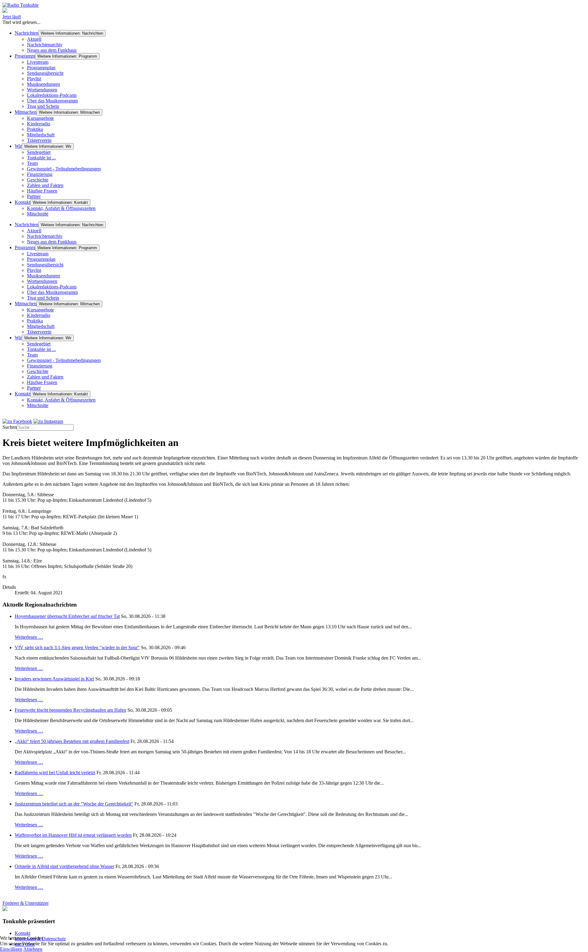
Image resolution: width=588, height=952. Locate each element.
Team (32, 163)
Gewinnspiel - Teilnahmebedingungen (64, 168)
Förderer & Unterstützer (25, 903)
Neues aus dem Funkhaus (52, 50)
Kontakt (22, 202)
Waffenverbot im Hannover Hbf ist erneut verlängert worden (73, 835)
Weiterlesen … (29, 637)
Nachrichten (26, 33)
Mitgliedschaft (41, 134)
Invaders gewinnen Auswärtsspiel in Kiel (54, 678)
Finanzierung (39, 174)
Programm (25, 56)
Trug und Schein (43, 106)
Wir (18, 146)
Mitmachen (25, 112)
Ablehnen (32, 949)
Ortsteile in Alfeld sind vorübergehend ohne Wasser (64, 866)
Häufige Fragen (42, 190)
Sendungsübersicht (45, 73)
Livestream (37, 62)
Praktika (35, 129)
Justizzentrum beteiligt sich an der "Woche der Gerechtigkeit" (74, 803)
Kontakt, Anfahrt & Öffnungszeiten (61, 208)
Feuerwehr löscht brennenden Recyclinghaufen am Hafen (70, 710)
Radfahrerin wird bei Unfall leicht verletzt (55, 772)
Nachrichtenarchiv (44, 44)
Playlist (34, 78)
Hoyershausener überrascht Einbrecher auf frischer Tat (67, 616)
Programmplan (41, 67)
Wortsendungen (42, 89)
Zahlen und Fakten (45, 185)
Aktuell (34, 39)
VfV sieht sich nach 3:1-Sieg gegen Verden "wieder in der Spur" (77, 647)
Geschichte (37, 179)
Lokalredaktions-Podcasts (52, 95)
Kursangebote (40, 118)
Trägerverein (39, 140)
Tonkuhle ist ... (41, 157)
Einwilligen (11, 949)
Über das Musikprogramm (52, 100)
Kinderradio (38, 123)
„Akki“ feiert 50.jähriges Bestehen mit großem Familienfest (72, 741)
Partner (34, 196)
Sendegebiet (39, 152)
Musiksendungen (43, 84)
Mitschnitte (37, 213)
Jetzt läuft (11, 16)
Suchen (9, 427)
